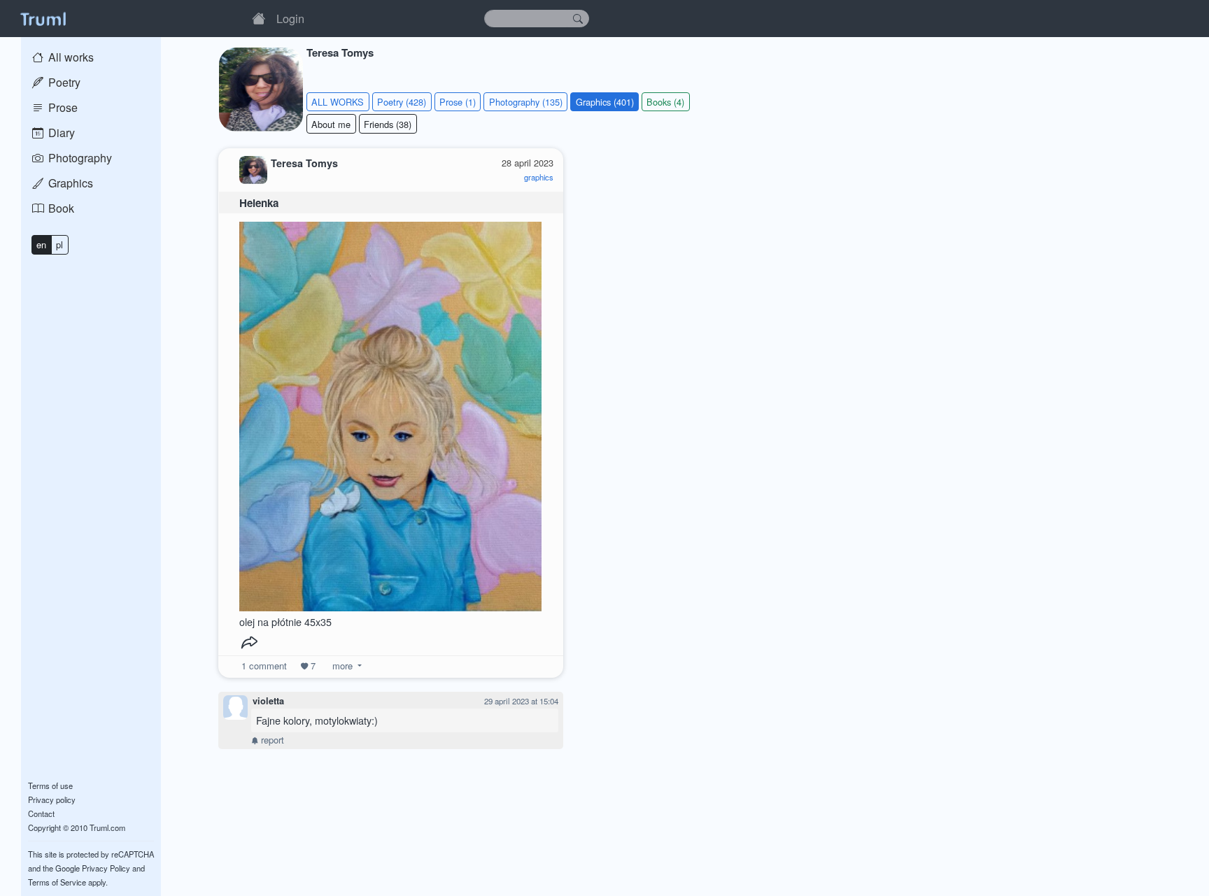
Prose (61, 107)
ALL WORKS (337, 101)
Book (59, 208)
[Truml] (42, 18)
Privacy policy (52, 799)
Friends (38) (387, 124)
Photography (78, 158)
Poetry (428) (401, 101)
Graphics (69, 183)
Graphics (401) (605, 101)
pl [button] (59, 244)
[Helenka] (390, 413)
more (342, 665)
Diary (60, 133)
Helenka (258, 203)
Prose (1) (457, 101)
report (271, 739)
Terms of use (50, 785)
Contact (41, 813)
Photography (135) (526, 101)
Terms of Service (57, 882)
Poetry (62, 82)
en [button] (41, 244)
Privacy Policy (106, 868)
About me (331, 124)
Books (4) (665, 101)
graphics (538, 177)
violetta (268, 701)
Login (290, 18)
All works (69, 57)
